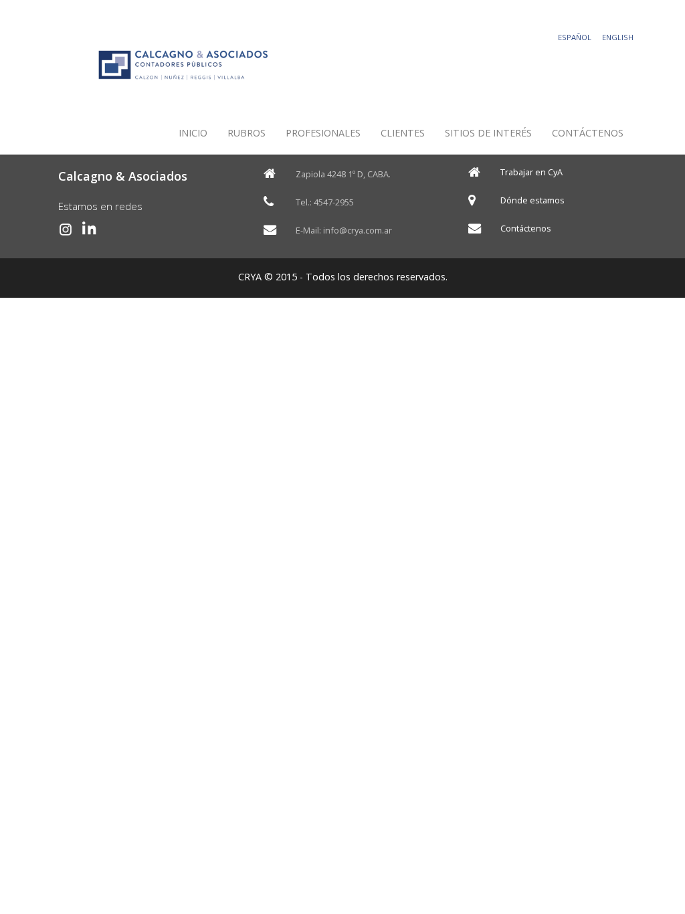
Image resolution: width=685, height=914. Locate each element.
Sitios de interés (488, 132)
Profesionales (323, 132)
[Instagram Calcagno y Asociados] (65, 229)
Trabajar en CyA (531, 172)
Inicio (193, 132)
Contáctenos (587, 132)
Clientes (403, 132)
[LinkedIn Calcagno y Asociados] (89, 229)
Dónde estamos (532, 200)
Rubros (246, 132)
